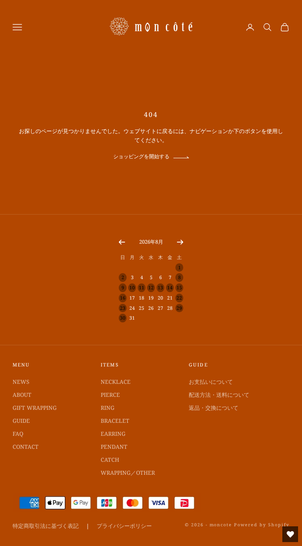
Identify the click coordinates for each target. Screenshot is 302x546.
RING (107, 407)
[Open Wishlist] (290, 534)
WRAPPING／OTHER (128, 472)
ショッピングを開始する (141, 156)
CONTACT (26, 446)
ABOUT (22, 394)
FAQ (18, 433)
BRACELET (115, 420)
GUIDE (21, 420)
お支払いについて (211, 381)
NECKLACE (116, 381)
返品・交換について (213, 407)
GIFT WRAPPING (35, 407)
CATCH (110, 459)
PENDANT (114, 446)
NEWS (21, 381)
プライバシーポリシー (124, 525)
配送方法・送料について (219, 394)
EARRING (113, 433)
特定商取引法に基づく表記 (46, 525)
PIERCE (110, 394)
